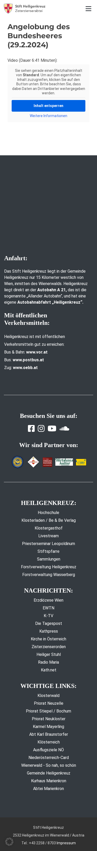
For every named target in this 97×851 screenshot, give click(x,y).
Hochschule (48, 512)
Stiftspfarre (48, 551)
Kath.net (48, 670)
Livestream (48, 535)
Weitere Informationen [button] (48, 116)
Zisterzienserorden (49, 646)
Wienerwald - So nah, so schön (48, 765)
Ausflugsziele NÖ (48, 749)
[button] (9, 841)
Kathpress (48, 631)
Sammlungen (48, 559)
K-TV (48, 615)
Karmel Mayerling (48, 726)
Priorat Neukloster (48, 718)
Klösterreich (49, 742)
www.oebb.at (25, 367)
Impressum (66, 843)
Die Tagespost (48, 623)
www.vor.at (37, 352)
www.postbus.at (28, 359)
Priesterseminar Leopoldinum (48, 543)
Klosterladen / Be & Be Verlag (48, 520)
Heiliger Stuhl (48, 654)
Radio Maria (48, 662)
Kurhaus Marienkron (48, 780)
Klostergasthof (49, 528)
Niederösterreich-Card (48, 757)
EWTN (48, 607)
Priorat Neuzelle (48, 703)
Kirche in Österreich (48, 639)
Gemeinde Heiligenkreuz (48, 773)
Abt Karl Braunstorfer (48, 734)
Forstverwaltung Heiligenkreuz (48, 566)
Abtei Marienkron (48, 788)
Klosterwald (48, 695)
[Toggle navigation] (88, 8)
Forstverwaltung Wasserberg (48, 574)
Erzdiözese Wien (48, 600)
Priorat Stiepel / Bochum (48, 711)
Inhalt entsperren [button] (48, 106)
